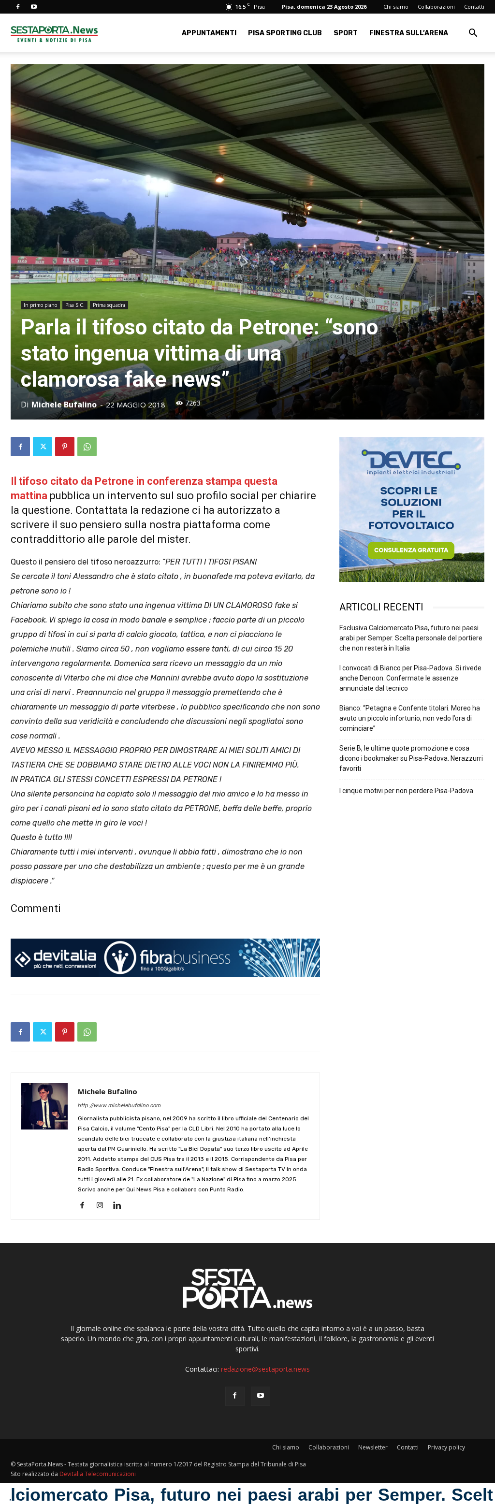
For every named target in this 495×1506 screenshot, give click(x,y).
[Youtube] (34, 7)
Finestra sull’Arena (408, 33)
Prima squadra (109, 305)
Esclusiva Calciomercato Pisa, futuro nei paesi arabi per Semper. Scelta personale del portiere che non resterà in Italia (410, 638)
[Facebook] (18, 7)
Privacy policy (446, 1447)
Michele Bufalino (64, 404)
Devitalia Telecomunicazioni (97, 1474)
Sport (346, 33)
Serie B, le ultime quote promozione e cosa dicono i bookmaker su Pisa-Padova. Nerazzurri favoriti (411, 758)
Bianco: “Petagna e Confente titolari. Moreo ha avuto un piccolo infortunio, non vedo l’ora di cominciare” (409, 718)
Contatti (474, 6)
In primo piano (40, 305)
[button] (472, 34)
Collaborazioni (436, 6)
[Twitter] (42, 446)
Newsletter (373, 1447)
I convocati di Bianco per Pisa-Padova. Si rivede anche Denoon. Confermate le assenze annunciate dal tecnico (410, 678)
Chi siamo (395, 6)
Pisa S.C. (75, 305)
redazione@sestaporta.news (265, 1369)
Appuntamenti (209, 33)
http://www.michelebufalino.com (119, 1105)
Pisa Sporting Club (285, 33)
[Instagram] (103, 1206)
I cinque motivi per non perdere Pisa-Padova (406, 791)
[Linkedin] (121, 1206)
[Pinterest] (64, 446)
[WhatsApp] (87, 446)
